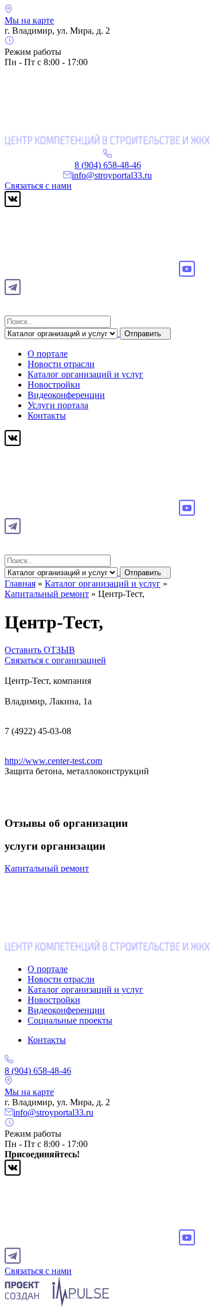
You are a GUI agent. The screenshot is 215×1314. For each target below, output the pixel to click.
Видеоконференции (66, 395)
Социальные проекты (70, 1020)
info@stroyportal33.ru (112, 175)
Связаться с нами (38, 185)
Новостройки (54, 384)
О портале (48, 354)
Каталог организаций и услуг (85, 374)
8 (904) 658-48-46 (108, 165)
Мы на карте (29, 20)
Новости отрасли (61, 364)
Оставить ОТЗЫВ (40, 650)
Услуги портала (58, 405)
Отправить (143, 333)
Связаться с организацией (55, 660)
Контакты (47, 415)
